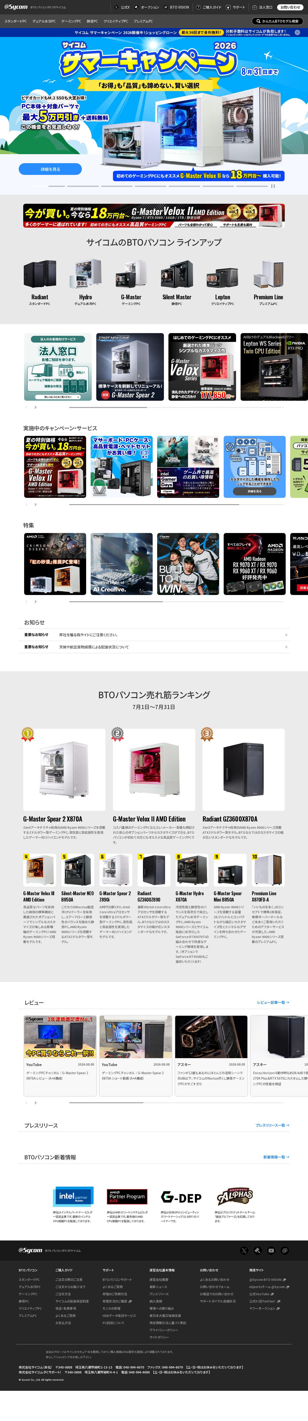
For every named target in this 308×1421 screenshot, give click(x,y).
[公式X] (244, 1251)
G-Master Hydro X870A (190, 896)
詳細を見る (50, 169)
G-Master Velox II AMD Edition (149, 818)
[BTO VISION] (284, 1251)
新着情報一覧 (274, 1157)
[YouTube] (271, 1251)
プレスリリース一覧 (270, 1125)
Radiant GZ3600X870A (229, 818)
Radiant (39, 297)
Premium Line (268, 297)
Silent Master (177, 297)
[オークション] (257, 1251)
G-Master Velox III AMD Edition (38, 896)
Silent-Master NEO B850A (77, 896)
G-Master (131, 297)
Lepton (222, 297)
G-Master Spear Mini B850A (228, 896)
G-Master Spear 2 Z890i (115, 896)
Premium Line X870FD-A (264, 896)
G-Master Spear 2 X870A (52, 818)
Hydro (85, 297)
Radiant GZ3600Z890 (149, 896)
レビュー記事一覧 (271, 1002)
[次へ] (35, 407)
